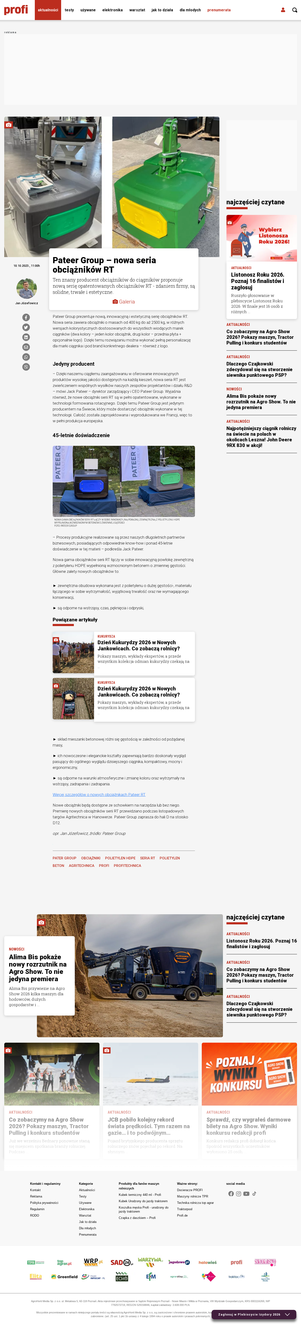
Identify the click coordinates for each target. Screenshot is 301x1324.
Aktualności (48, 10)
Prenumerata (219, 10)
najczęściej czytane (255, 202)
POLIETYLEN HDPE (120, 858)
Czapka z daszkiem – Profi (137, 1218)
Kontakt (35, 1190)
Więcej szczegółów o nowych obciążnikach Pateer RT (99, 794)
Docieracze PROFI (190, 1190)
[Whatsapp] (26, 357)
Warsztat (137, 10)
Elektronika (112, 10)
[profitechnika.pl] (16, 10)
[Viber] (26, 367)
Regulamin (37, 1209)
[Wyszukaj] (294, 10)
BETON (58, 866)
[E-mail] (26, 347)
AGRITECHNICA (81, 866)
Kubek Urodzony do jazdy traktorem (143, 1201)
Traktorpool (184, 1209)
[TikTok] (254, 1194)
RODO (34, 1215)
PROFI (104, 866)
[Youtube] (246, 1194)
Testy (69, 10)
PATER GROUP (64, 858)
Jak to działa (162, 10)
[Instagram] (238, 1194)
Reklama (36, 1196)
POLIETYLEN (170, 858)
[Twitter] (26, 327)
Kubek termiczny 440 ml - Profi (140, 1195)
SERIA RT (147, 858)
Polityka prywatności (44, 1203)
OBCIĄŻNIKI (90, 858)
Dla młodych (190, 10)
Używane (88, 10)
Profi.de (182, 1215)
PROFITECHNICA (127, 866)
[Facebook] (26, 317)
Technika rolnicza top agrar (195, 1203)
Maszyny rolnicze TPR (192, 1196)
